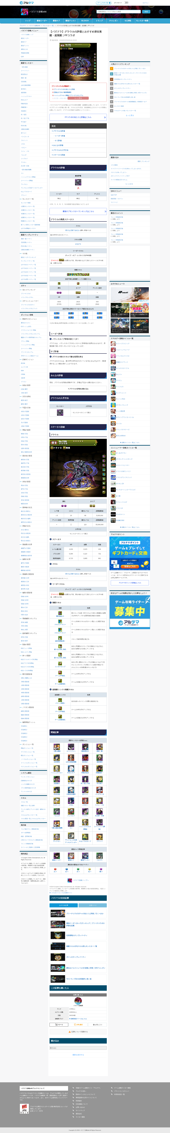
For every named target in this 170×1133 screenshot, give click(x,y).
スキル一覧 (24, 802)
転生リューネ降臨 (26, 648)
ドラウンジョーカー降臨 (28, 330)
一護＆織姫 (56, 751)
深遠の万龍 (24, 441)
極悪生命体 (24, 503)
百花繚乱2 (24, 729)
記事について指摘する (80, 1032)
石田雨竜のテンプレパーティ (123, 79)
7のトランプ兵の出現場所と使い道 (124, 97)
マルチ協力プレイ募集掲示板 (30, 829)
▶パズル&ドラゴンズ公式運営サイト (61, 892)
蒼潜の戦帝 (24, 641)
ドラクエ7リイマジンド (124, 477)
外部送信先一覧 (119, 1094)
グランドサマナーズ (122, 429)
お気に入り (98, 1025)
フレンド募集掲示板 (27, 843)
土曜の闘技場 (25, 700)
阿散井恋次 (85, 772)
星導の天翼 (24, 637)
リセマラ (100, 860)
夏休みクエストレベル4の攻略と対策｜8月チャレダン (130, 92)
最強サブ (56, 21)
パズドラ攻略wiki (38, 11)
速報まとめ (24, 49)
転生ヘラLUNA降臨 (27, 670)
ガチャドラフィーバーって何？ (120, 176)
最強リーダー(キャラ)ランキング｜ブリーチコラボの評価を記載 (130, 74)
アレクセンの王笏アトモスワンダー (71, 841)
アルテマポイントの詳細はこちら (130, 583)
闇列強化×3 (60, 616)
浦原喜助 (100, 762)
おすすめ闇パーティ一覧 (28, 279)
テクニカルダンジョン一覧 (29, 766)
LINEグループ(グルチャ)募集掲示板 (32, 840)
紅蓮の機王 (24, 389)
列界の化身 (24, 614)
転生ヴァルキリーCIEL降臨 (29, 659)
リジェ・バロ (99, 805)
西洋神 (23, 363)
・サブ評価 (57, 141)
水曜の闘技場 (25, 689)
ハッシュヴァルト (57, 772)
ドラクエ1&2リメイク (123, 471)
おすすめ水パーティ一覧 (28, 268)
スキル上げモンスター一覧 (29, 815)
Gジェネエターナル (122, 368)
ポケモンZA (120, 484)
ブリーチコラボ (25, 293)
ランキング (145, 161)
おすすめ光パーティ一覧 (28, 275)
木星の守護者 (25, 411)
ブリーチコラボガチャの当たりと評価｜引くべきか (130, 68)
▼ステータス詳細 (58, 155)
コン (71, 828)
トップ (27, 21)
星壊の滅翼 (24, 622)
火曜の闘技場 (25, 685)
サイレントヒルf (121, 502)
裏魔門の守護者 (25, 548)
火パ (55, 871)
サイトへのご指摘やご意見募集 (30, 847)
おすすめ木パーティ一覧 (28, 272)
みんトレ (119, 374)
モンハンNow (120, 399)
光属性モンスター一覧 (28, 217)
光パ (89, 871)
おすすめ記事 (63, 905)
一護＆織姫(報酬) (56, 828)
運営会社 (79, 1114)
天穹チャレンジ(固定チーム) (29, 356)
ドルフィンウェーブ (122, 350)
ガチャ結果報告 (25, 832)
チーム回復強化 (60, 684)
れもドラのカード (85, 841)
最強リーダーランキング (28, 257)
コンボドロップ (60, 666)
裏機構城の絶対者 (26, 555)
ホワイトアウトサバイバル (125, 417)
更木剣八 (85, 762)
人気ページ (92, 905)
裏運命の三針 (25, 581)
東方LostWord (120, 436)
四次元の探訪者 (25, 533)
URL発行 (80, 1025)
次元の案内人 (25, 529)
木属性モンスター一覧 (28, 213)
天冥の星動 (24, 626)
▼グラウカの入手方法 (60, 150)
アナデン (119, 380)
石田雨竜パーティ (26, 242)
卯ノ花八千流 (85, 783)
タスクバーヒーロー (122, 465)
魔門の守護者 (25, 563)
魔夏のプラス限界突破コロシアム (31, 337)
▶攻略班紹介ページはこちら (78, 1018)
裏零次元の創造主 (26, 522)
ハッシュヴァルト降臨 (61, 95)
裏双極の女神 (25, 578)
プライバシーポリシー (121, 1091)
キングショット (121, 393)
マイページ (114, 202)
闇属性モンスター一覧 (28, 221)
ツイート (60, 1025)
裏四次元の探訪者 (26, 515)
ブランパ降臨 (25, 341)
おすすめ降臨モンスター (28, 228)
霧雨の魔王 (24, 404)
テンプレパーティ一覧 (28, 261)
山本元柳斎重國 (71, 762)
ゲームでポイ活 (102, 3)
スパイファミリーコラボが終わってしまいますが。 (126, 168)
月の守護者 (24, 422)
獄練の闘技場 (25, 718)
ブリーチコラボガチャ (28, 304)
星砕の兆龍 (24, 444)
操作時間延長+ (60, 641)
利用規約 (79, 1101)
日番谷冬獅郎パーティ (28, 249)
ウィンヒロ (119, 386)
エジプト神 (24, 367)
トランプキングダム (27, 297)
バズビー (85, 805)
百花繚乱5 (24, 740)
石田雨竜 (57, 762)
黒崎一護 (100, 751)
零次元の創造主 (25, 540)
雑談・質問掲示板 (26, 836)
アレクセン (56, 841)
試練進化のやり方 (26, 780)
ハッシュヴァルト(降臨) (85, 828)
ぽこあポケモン (121, 453)
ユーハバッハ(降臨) (99, 828)
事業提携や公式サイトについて (86, 1097)
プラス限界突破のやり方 (28, 788)
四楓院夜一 (99, 772)
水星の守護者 (25, 415)
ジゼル (71, 805)
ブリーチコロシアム (76, 95)
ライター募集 (80, 1117)
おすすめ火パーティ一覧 (28, 264)
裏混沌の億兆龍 (25, 474)
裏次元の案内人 (25, 511)
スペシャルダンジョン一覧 (29, 763)
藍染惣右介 (85, 751)
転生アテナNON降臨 (27, 663)
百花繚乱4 (24, 737)
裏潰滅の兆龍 (25, 470)
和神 (22, 370)
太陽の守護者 (25, 426)
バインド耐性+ (60, 703)
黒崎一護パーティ (26, 239)
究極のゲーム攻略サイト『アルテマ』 (88, 1088)
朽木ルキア (71, 772)
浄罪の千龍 (24, 437)
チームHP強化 (60, 675)
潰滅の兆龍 (24, 496)
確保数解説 (67, 92)
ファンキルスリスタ (122, 356)
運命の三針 (24, 607)
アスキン (85, 815)
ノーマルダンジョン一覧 (28, 759)
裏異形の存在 (25, 585)
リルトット (56, 805)
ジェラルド (71, 815)
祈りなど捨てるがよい (72, 230)
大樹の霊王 (24, 393)
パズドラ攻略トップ (27, 34)
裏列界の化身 (25, 589)
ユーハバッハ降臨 (26, 348)
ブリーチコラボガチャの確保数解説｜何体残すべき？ (130, 101)
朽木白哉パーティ (26, 246)
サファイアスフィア (122, 343)
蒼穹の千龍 (24, 489)
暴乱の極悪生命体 (26, 452)
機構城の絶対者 (25, 570)
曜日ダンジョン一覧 (27, 755)
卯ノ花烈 (71, 783)
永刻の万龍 (24, 492)
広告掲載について (82, 1104)
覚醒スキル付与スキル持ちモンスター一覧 (127, 83)
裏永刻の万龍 (25, 467)
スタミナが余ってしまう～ (119, 172)
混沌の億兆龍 (25, 500)
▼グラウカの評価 (58, 131)
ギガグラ (78, 244)
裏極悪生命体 (25, 478)
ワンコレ (119, 423)
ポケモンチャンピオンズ (124, 459)
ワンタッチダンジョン (28, 777)
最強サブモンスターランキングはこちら (78, 211)
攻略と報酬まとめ (26, 678)
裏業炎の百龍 (25, 459)
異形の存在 (24, 611)
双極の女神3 (24, 604)
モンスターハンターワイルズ (125, 490)
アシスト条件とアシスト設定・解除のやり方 (33, 810)
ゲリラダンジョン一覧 (28, 752)
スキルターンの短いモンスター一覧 (125, 110)
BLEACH (85, 21)
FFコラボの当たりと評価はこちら (78, 117)
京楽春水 (57, 783)
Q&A (22, 56)
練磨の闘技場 (25, 711)
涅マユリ (85, 794)
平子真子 (100, 783)
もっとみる (129, 184)
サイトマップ (80, 1110)
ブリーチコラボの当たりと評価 (64, 89)
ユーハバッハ (71, 751)
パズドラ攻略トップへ (81, 880)
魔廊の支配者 (25, 566)
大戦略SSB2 (120, 520)
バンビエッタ (99, 794)
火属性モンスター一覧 (28, 206)
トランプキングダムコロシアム (30, 334)
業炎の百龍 (24, 485)
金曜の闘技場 (25, 696)
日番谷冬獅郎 (71, 794)
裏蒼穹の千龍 (25, 463)
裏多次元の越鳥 (25, 518)
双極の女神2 (24, 600)
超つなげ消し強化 (60, 649)
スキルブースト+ (60, 624)
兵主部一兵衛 (99, 815)
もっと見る (130, 115)
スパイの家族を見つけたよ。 (120, 179)
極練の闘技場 (25, 715)
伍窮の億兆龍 (25, 448)
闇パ (101, 871)
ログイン (146, 3)
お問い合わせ (80, 1107)
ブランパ (100, 841)
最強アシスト (70, 21)
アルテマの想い (81, 1091)
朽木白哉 (57, 794)
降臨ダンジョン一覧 (27, 748)
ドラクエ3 (119, 508)
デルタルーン (120, 514)
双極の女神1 (24, 596)
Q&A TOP (114, 195)
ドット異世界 (120, 411)
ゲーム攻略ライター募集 (122, 1088)
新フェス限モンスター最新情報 (30, 224)
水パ (66, 871)
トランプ (99, 21)
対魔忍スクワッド (122, 362)
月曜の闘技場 (25, 681)
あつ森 (118, 496)
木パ (78, 871)
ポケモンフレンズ (122, 405)
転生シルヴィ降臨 (26, 652)
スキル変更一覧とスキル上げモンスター (33, 818)
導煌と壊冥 (24, 629)
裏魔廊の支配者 (25, 552)
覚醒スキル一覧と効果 (28, 805)
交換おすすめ (58, 92)
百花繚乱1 (24, 726)
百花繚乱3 (24, 733)
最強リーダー (42, 21)
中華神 (23, 374)
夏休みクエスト (25, 323)
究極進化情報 (25, 53)
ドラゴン (23, 381)
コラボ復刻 (114, 165)
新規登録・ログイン (117, 198)
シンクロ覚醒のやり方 (28, 784)
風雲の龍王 (24, 400)
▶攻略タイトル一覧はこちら (130, 442)
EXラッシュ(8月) (26, 326)
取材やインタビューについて (85, 1094)
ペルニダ (57, 815)
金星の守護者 (25, 419)
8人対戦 (128, 21)
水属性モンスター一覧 (28, 210)
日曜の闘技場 (25, 703)
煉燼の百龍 (24, 433)
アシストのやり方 (26, 791)
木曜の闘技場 (25, 692)
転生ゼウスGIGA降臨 (27, 667)
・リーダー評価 (58, 136)
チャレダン (113, 21)
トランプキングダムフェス (29, 308)
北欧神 (23, 378)
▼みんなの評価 (57, 145)
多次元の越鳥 (25, 537)
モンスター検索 (142, 21)
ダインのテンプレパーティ (122, 88)
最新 (139, 161)
